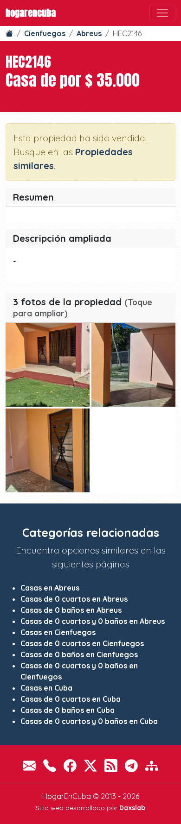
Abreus (89, 33)
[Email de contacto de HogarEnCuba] (29, 766)
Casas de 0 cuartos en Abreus (74, 599)
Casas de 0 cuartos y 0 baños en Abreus (92, 621)
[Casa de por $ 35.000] (47, 365)
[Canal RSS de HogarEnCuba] (110, 766)
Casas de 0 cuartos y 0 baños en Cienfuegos (79, 671)
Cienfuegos (44, 33)
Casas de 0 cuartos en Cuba (70, 699)
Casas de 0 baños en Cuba (67, 710)
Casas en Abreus (49, 587)
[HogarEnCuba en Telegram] (131, 766)
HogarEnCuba (31, 13)
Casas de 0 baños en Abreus (71, 610)
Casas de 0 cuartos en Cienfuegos (82, 643)
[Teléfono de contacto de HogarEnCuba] (49, 766)
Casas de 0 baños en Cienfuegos (79, 654)
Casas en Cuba (46, 687)
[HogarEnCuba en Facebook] (70, 766)
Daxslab (132, 808)
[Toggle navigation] (162, 13)
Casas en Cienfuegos (58, 632)
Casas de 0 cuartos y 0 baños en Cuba (89, 721)
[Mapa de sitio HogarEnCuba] (151, 766)
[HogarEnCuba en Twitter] (90, 766)
